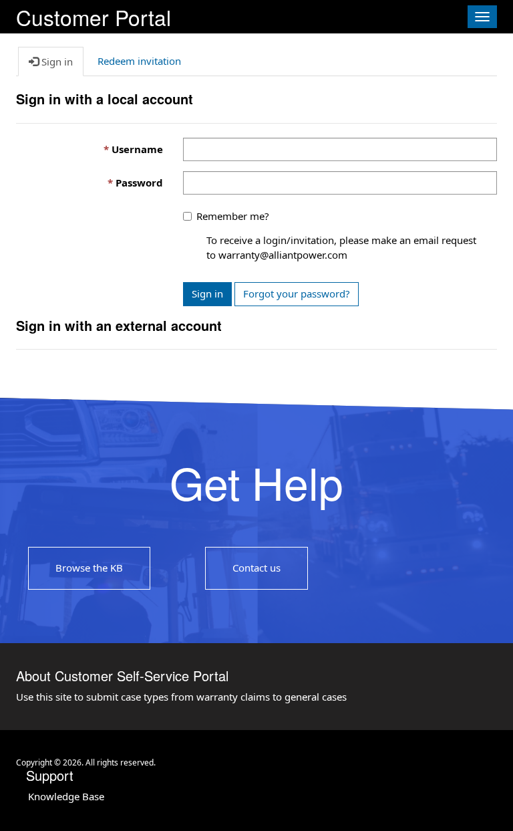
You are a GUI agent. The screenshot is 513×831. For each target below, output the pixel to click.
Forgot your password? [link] (296, 293)
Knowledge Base (66, 796)
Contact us (256, 567)
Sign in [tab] (56, 61)
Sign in (207, 293)
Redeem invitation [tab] (139, 61)
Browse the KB (89, 567)
